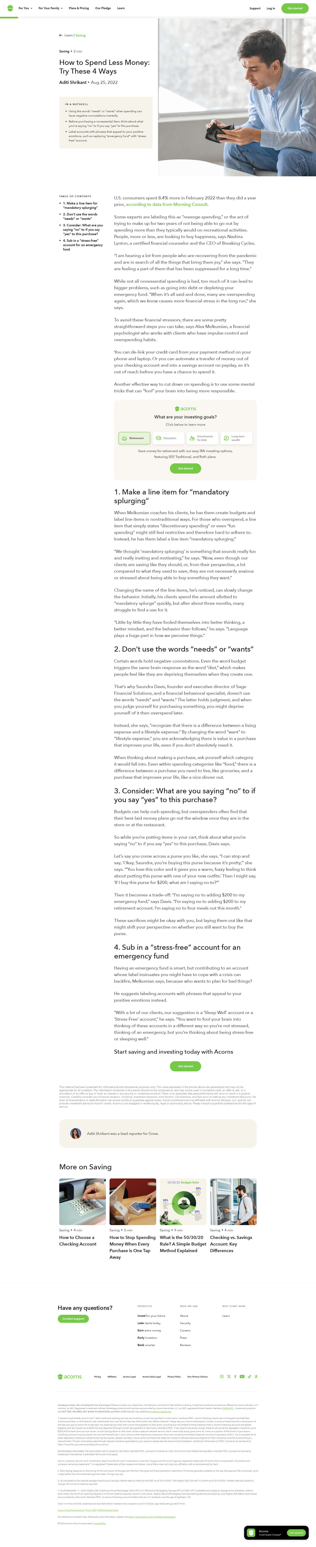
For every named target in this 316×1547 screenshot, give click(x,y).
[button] (256, 1376)
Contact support (73, 1318)
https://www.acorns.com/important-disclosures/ (152, 1517)
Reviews (185, 1345)
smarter (146, 1345)
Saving (81, 35)
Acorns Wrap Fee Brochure (71, 1510)
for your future (151, 1316)
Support (255, 8)
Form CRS (91, 1510)
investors (147, 1337)
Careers (185, 1330)
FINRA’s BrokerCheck (108, 1510)
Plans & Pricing (79, 8)
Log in (271, 8)
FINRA (225, 1408)
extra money (149, 1330)
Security (185, 1323)
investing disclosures (161, 1411)
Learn (121, 8)
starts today (149, 1323)
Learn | (69, 35)
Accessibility (100, 1523)
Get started (295, 8)
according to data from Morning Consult (166, 204)
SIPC (231, 1408)
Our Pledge (103, 8)
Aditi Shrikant (72, 82)
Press (183, 1337)
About (184, 1316)
